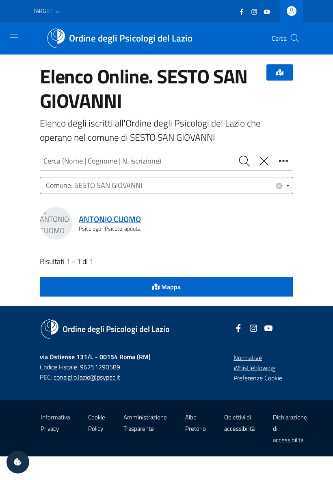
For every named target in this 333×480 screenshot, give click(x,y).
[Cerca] (295, 38)
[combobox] (166, 185)
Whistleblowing (254, 368)
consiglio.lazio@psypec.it (87, 377)
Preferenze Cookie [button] (258, 378)
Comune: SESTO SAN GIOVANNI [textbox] (163, 185)
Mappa (170, 287)
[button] (47, 11)
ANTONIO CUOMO (110, 219)
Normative (248, 357)
